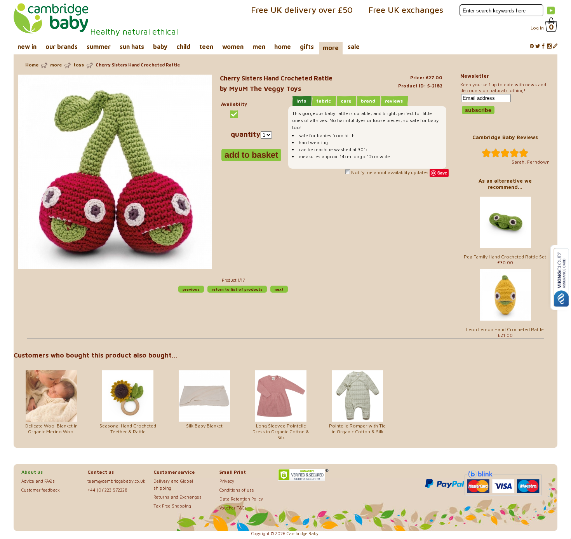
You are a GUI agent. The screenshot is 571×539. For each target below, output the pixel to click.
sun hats (132, 46)
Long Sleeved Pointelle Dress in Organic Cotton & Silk (280, 431)
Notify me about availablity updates (389, 172)
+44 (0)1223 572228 (107, 489)
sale (354, 46)
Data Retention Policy (241, 498)
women (233, 46)
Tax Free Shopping (172, 505)
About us (32, 472)
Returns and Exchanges (177, 496)
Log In (537, 28)
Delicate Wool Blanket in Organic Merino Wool (51, 428)
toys (78, 64)
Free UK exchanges (405, 10)
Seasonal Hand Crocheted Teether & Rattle (127, 428)
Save (442, 173)
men (258, 46)
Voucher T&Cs (233, 507)
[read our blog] (555, 46)
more (331, 47)
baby (160, 46)
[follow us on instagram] (549, 46)
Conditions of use (236, 489)
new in (27, 46)
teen (206, 46)
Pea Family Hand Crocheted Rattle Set (505, 257)
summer (99, 46)
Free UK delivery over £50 (302, 10)
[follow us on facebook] (543, 46)
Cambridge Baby (303, 533)
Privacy (226, 480)
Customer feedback (40, 489)
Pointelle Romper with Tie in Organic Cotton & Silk (357, 428)
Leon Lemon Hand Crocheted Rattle (505, 329)
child (183, 46)
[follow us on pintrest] (531, 46)
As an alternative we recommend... (505, 184)
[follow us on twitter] (537, 46)
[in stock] (234, 114)
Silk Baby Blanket (204, 426)
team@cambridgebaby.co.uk (116, 480)
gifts (307, 46)
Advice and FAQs (38, 480)
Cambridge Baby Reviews (505, 137)
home (282, 46)
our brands (61, 46)
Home (31, 64)
